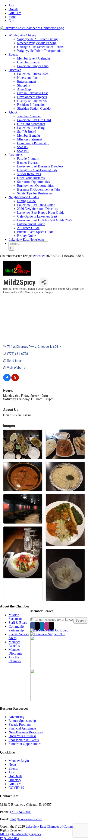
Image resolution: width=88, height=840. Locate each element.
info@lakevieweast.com (26, 819)
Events (13, 768)
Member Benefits (14, 644)
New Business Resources (26, 732)
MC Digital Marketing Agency (20, 834)
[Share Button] (43, 282)
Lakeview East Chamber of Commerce (52, 826)
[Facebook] (32, 626)
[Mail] (51, 626)
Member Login (19, 760)
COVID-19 (16, 787)
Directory (15, 780)
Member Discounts (15, 651)
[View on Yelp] (15, 380)
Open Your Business (22, 736)
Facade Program (20, 724)
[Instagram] (46, 626)
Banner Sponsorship (22, 720)
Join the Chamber (15, 659)
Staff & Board (18, 622)
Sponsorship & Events (24, 740)
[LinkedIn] (42, 626)
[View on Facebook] (7, 380)
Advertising (16, 717)
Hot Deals (15, 776)
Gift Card (15, 784)
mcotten (40, 256)
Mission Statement (15, 617)
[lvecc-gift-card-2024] (51, 700)
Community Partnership (17, 628)
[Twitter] (37, 626)
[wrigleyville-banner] (51, 667)
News (12, 764)
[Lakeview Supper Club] (47, 634)
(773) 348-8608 (20, 812)
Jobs (12, 772)
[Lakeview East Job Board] (49, 630)
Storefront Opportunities (25, 744)
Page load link (9, 838)
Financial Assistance (22, 728)
